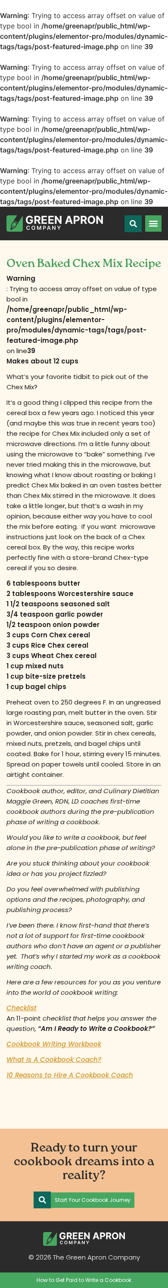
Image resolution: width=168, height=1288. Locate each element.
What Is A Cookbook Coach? (53, 1059)
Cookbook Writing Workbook (53, 1044)
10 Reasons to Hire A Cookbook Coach (69, 1075)
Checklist (21, 1007)
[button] (153, 223)
